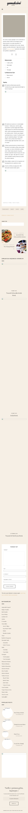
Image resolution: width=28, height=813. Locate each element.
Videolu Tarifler (5, 692)
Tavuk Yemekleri (5, 687)
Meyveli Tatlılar (6, 678)
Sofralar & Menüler (5, 673)
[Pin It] (13, 224)
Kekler (3, 647)
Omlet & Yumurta (6, 645)
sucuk (17, 209)
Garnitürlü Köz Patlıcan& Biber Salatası (14, 235)
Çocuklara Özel (4, 616)
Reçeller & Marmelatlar (6, 666)
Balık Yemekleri (5, 612)
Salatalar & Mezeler (5, 668)
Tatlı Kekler (5, 649)
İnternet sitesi (8, 579)
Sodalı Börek (14, 416)
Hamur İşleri (10, 215)
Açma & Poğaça (6, 626)
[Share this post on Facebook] (4, 224)
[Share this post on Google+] (17, 224)
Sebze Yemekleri (5, 671)
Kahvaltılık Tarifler (5, 640)
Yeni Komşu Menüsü (14, 247)
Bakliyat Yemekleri (5, 609)
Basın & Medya (5, 614)
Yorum (6, 549)
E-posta (6, 574)
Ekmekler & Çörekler (7, 633)
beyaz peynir (6, 209)
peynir (12, 209)
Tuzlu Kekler (5, 652)
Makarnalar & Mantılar (6, 661)
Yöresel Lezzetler (5, 694)
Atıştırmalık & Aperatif (6, 607)
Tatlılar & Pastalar (5, 675)
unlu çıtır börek (10, 49)
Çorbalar (3, 619)
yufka (22, 209)
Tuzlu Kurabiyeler (6, 659)
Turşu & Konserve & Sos (6, 689)
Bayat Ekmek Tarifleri (7, 628)
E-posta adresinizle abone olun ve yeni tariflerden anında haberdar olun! (14, 794)
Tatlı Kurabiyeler (6, 656)
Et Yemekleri (4, 621)
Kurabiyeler (4, 654)
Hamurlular (5, 642)
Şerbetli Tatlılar (6, 680)
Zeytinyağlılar (4, 697)
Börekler (4, 215)
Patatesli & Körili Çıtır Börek (14, 536)
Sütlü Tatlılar (5, 682)
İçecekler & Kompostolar (6, 638)
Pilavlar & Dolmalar (5, 664)
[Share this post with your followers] (8, 224)
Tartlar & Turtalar (6, 685)
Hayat (3, 635)
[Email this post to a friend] (21, 224)
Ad (5, 568)
